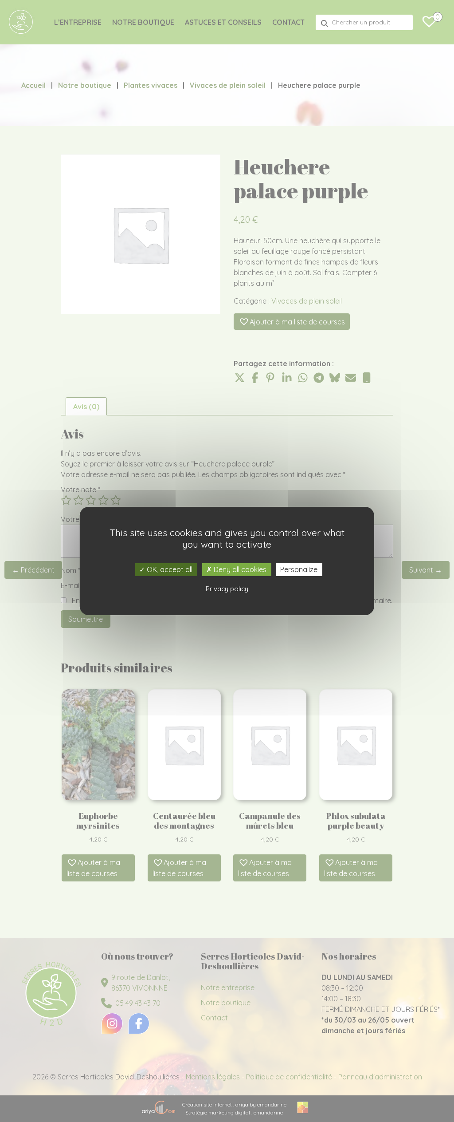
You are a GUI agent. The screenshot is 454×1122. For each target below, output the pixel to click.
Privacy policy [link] (227, 589)
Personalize (298, 569)
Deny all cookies (239, 569)
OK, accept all (168, 569)
